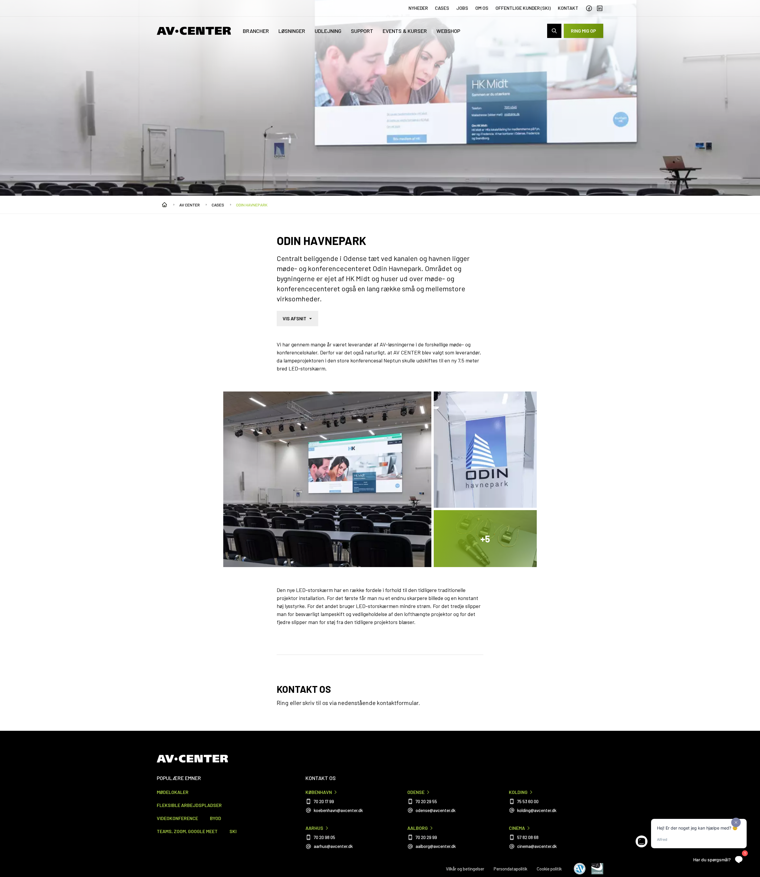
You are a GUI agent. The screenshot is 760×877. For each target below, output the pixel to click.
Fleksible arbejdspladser (189, 805)
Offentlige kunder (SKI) (523, 8)
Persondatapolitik (510, 868)
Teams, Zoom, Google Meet (187, 831)
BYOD (215, 818)
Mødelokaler (173, 792)
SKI (233, 831)
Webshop (448, 31)
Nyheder (418, 8)
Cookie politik (549, 868)
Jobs (462, 8)
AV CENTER (189, 204)
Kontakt (568, 8)
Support (362, 31)
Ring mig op (583, 31)
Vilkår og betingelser (465, 868)
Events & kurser (405, 31)
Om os (481, 8)
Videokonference (177, 818)
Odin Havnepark (251, 204)
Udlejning (328, 31)
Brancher (256, 31)
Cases (442, 8)
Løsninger (291, 31)
